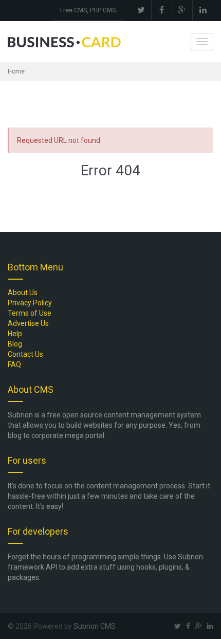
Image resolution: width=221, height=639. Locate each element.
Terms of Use (29, 313)
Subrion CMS (94, 626)
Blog (15, 344)
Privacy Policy (30, 303)
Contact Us (25, 354)
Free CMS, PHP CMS (88, 10)
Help (15, 334)
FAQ (14, 364)
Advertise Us (28, 323)
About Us (23, 292)
